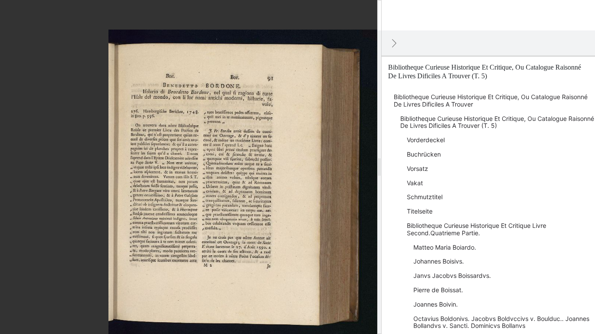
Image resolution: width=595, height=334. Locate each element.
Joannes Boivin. (435, 304)
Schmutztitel (425, 196)
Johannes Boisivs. (438, 261)
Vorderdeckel (426, 140)
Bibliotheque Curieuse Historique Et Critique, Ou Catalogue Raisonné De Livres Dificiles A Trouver (491, 100)
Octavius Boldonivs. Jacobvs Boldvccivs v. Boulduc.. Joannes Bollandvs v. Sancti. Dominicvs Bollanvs (501, 322)
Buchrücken (424, 154)
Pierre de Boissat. (438, 290)
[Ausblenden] (394, 43)
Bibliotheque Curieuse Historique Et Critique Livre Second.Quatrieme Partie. (476, 229)
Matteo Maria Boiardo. (444, 247)
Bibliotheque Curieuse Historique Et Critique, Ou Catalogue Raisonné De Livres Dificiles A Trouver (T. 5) (497, 122)
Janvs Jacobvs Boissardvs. (452, 275)
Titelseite (420, 211)
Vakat (415, 183)
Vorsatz (417, 168)
